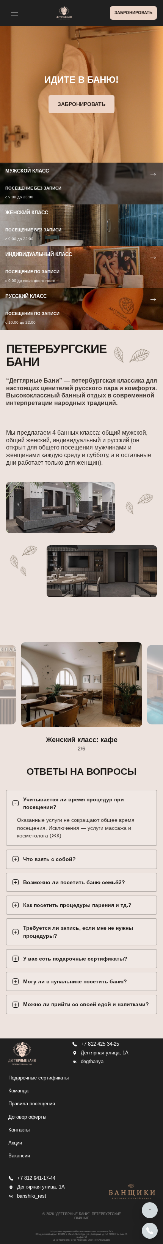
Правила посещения (31, 1103)
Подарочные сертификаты (38, 1078)
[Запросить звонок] (150, 1231)
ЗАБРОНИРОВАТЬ (133, 12)
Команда (18, 1091)
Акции (15, 1143)
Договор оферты (27, 1117)
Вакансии (19, 1156)
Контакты (19, 1130)
